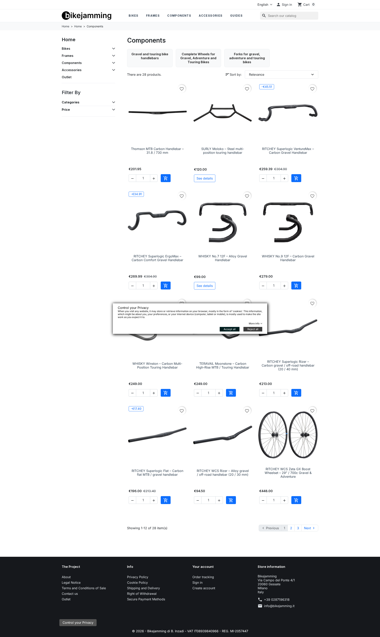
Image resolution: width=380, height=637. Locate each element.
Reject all (252, 329)
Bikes (134, 15)
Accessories (210, 15)
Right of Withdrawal (142, 594)
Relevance (282, 74)
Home (68, 39)
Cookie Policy (137, 582)
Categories (70, 102)
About (66, 577)
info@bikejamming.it (279, 606)
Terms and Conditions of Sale (84, 588)
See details (205, 178)
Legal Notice (71, 582)
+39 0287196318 (277, 600)
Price (66, 110)
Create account (203, 588)
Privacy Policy (137, 577)
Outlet (66, 77)
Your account (203, 567)
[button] (284, 4)
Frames (153, 15)
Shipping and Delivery (143, 588)
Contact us (70, 594)
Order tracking (203, 577)
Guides (236, 15)
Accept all (230, 329)
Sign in (197, 582)
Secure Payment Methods (146, 599)
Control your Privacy (78, 623)
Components (179, 15)
